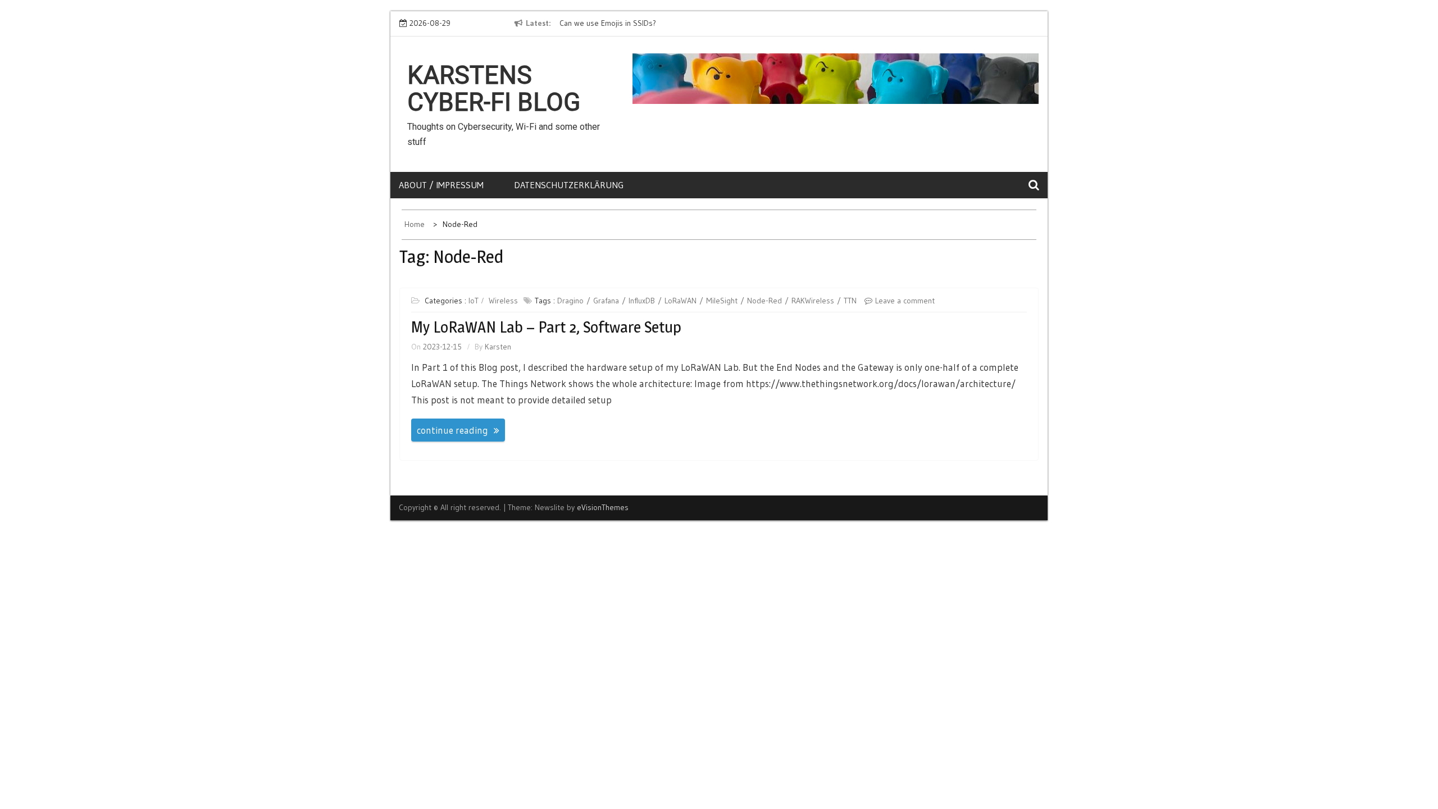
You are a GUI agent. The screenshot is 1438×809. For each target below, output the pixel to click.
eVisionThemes (603, 507)
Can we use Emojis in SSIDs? (607, 23)
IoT (473, 301)
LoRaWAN (681, 301)
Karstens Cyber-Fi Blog (493, 89)
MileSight (722, 301)
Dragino (570, 301)
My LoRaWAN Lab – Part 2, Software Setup (546, 327)
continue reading (452, 430)
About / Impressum (441, 184)
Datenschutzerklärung (569, 184)
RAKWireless (812, 301)
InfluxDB (642, 301)
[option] (661, 23)
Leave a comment (905, 301)
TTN (850, 301)
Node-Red (764, 301)
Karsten (498, 347)
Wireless (503, 301)
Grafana (606, 301)
